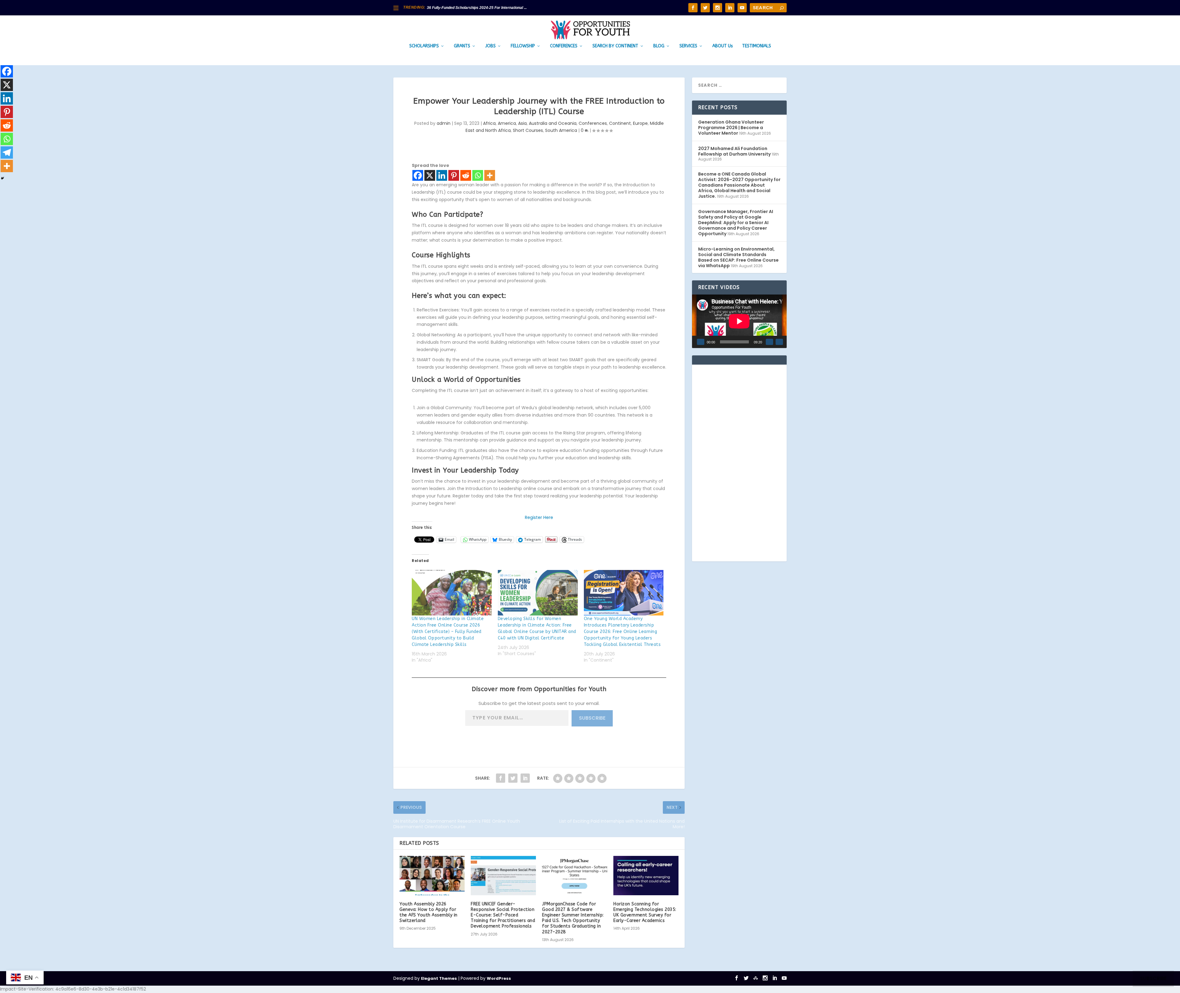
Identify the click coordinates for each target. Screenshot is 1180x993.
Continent (620, 123)
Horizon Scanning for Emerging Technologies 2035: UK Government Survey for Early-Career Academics (644, 912)
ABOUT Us (722, 46)
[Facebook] (417, 175)
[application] (739, 321)
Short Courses (528, 130)
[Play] (700, 342)
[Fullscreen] (779, 342)
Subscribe (592, 718)
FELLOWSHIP (523, 46)
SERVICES (688, 46)
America (507, 123)
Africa (489, 123)
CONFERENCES (563, 46)
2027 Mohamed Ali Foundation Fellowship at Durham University (734, 151)
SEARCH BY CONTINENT (615, 46)
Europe (640, 123)
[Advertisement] (739, 463)
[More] (489, 175)
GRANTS (462, 46)
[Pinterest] (453, 175)
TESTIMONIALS (756, 46)
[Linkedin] (441, 175)
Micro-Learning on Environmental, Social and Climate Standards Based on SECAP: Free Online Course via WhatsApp (738, 257)
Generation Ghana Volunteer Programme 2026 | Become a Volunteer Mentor (731, 127)
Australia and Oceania (552, 123)
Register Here (539, 517)
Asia (522, 123)
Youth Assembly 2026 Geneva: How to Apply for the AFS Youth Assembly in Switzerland (428, 912)
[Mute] (769, 342)
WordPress (499, 978)
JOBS (490, 46)
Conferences (593, 123)
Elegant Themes (439, 978)
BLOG (658, 46)
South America (561, 130)
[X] (429, 175)
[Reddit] (465, 175)
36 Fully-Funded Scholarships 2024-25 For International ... (477, 8)
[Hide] (2, 178)
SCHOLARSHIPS (424, 46)
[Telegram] (7, 152)
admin (443, 123)
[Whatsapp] (477, 175)
